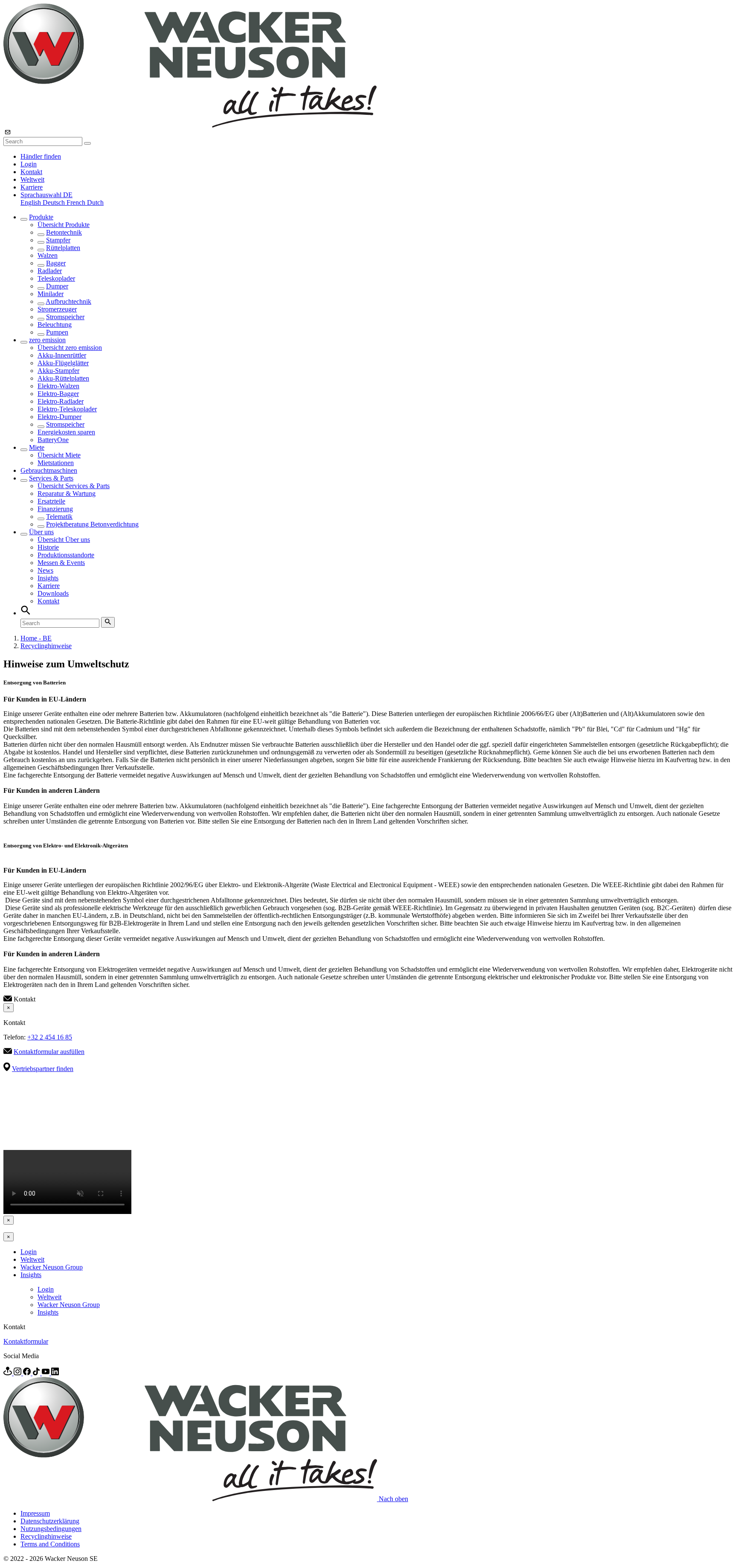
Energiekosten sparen (66, 432)
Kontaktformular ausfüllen (49, 1051)
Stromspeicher (65, 316)
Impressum (35, 1513)
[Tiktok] (37, 1373)
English (31, 202)
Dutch (95, 202)
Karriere (31, 187)
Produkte (41, 217)
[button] (46, 194)
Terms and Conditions (50, 1544)
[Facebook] (27, 1373)
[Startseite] (190, 125)
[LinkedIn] (55, 1373)
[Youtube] (46, 1373)
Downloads (53, 593)
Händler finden (40, 156)
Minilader (51, 293)
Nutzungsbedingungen (50, 1528)
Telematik (59, 516)
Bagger (56, 263)
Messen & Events (61, 562)
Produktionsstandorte (66, 555)
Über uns (41, 532)
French (77, 202)
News (45, 570)
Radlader (50, 270)
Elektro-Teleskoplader (67, 409)
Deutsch (55, 202)
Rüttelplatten (63, 247)
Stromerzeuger (57, 309)
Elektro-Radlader (61, 401)
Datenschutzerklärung (49, 1521)
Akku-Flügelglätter (63, 363)
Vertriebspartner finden (42, 1068)
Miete (36, 447)
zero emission (47, 339)
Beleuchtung (55, 324)
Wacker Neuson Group (51, 1267)
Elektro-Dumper (59, 416)
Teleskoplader (56, 278)
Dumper (57, 286)
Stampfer (58, 240)
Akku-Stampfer (58, 370)
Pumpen (57, 332)
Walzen (48, 255)
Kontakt (31, 171)
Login (28, 164)
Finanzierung (55, 508)
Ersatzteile (51, 501)
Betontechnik (64, 232)
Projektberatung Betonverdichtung (92, 524)
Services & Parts (51, 478)
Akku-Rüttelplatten (63, 378)
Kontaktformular (25, 1341)
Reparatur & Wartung (67, 493)
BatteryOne (53, 439)
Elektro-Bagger (58, 393)
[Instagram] (18, 1373)
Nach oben (393, 1498)
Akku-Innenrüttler (62, 355)
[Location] (8, 1373)
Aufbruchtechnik (68, 301)
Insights (48, 578)
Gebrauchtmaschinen (48, 470)
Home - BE (36, 638)
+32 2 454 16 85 (49, 1037)
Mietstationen (56, 462)
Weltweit (32, 179)
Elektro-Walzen (58, 386)
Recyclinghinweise (46, 645)
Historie (48, 547)
